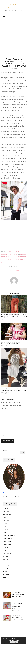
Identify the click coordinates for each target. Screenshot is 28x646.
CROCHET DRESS (7, 538)
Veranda (5, 581)
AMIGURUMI (6, 508)
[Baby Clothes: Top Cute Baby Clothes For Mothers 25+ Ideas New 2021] (14, 331)
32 (14, 257)
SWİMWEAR (6, 574)
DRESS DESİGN (14, 56)
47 (21, 260)
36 (23, 257)
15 (4, 254)
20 (14, 254)
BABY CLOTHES (7, 514)
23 (21, 254)
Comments (17, 266)
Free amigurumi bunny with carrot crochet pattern (18, 594)
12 (22, 251)
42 (10, 260)
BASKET (5, 517)
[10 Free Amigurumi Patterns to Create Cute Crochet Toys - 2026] (7, 605)
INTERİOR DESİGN (7, 553)
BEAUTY (5, 526)
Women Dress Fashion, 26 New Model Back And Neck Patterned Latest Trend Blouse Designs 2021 (14, 390)
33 (17, 257)
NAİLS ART (5, 568)
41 (8, 260)
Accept (14, 642)
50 (2, 262)
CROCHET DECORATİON (9, 535)
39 (4, 260)
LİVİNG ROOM (6, 565)
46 (19, 260)
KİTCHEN (5, 559)
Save (18, 270)
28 (6, 257)
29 (8, 257)
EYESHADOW (6, 547)
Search (5, 450)
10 (18, 251)
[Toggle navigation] (4, 16)
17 (8, 254)
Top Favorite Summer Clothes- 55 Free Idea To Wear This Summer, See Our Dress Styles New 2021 (14, 316)
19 (12, 254)
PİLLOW (5, 571)
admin (10, 266)
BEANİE (5, 523)
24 (23, 254)
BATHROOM (6, 520)
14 (2, 254)
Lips (4, 562)
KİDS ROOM (6, 556)
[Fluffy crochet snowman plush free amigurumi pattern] (7, 618)
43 (12, 260)
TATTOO (5, 578)
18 (10, 254)
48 (23, 260)
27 (4, 257)
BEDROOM (5, 529)
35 (21, 257)
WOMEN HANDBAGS (8, 584)
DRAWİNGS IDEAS (7, 541)
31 (12, 257)
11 (20, 251)
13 (24, 251)
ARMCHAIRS (6, 511)
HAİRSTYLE (6, 550)
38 (2, 260)
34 (19, 257)
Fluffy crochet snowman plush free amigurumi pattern (18, 617)
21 (17, 254)
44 (14, 260)
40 (6, 260)
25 (25, 254)
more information (16, 640)
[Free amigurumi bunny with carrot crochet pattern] (7, 595)
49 (25, 260)
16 (6, 254)
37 (25, 257)
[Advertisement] (14, 37)
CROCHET (5, 532)
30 (10, 257)
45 (17, 260)
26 (2, 257)
